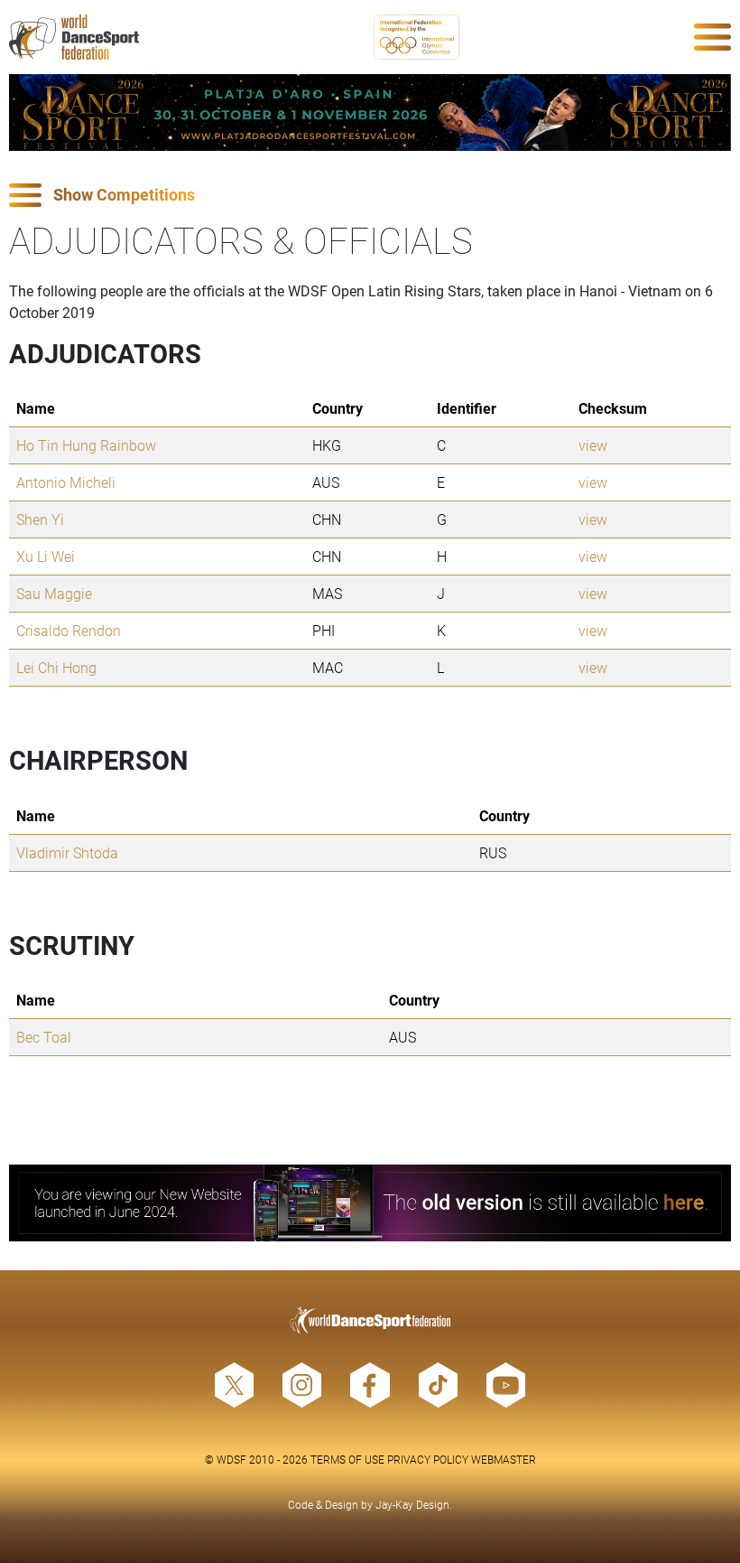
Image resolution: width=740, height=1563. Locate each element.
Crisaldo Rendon (68, 630)
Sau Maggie (54, 593)
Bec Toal (43, 1036)
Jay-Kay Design (412, 1504)
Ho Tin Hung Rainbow (86, 444)
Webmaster (503, 1459)
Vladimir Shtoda (67, 852)
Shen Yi (40, 519)
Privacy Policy (427, 1459)
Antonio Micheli (66, 482)
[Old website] (370, 1203)
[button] (370, 196)
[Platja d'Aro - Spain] (370, 112)
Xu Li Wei (45, 556)
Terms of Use (347, 1459)
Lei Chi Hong (56, 667)
